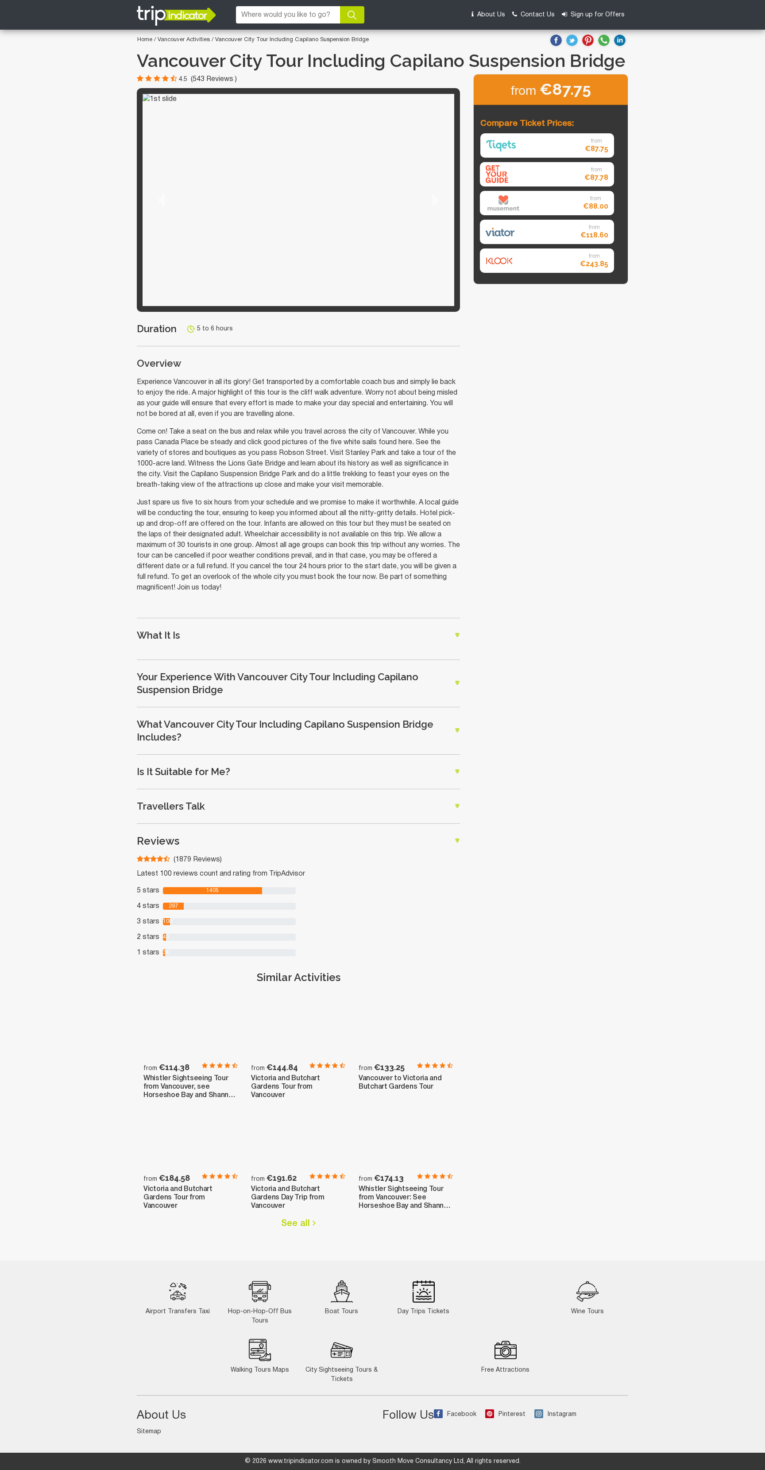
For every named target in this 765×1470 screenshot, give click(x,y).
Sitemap (149, 1432)
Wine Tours (587, 1312)
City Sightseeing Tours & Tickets (341, 1374)
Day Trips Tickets (423, 1312)
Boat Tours (341, 1312)
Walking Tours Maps (260, 1370)
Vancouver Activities (185, 40)
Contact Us (537, 15)
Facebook (461, 1414)
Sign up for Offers (597, 15)
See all (297, 1224)
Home (144, 40)
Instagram (562, 1414)
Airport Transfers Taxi (178, 1312)
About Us (490, 15)
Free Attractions (505, 1370)
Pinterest (511, 1414)
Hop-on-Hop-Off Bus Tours (260, 1316)
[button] (161, 200)
